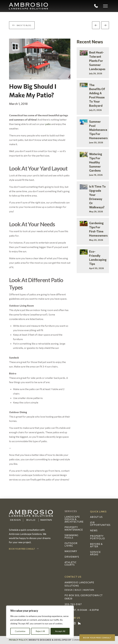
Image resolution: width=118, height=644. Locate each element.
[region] (40, 622)
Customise (20, 631)
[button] (105, 6)
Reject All (40, 631)
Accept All (60, 631)
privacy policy (18, 640)
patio (48, 124)
